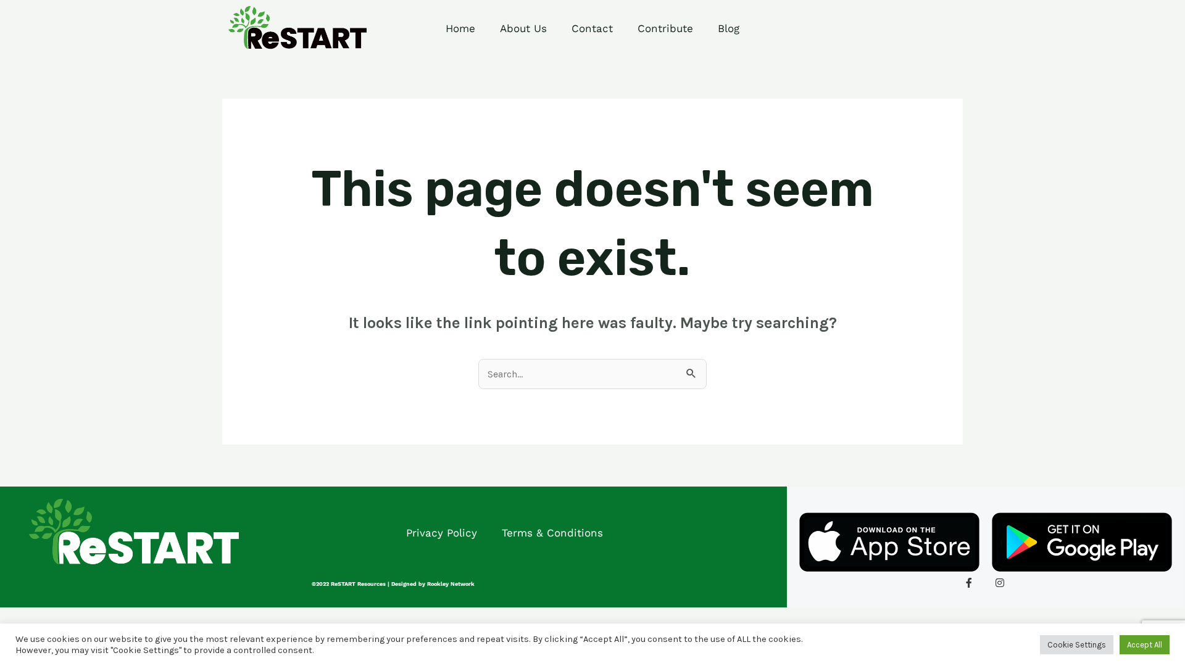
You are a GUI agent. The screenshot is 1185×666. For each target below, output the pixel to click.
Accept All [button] (1144, 644)
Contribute (665, 28)
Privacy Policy (441, 533)
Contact (592, 28)
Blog (728, 28)
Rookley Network (451, 584)
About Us (523, 28)
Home (460, 28)
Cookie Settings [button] (1076, 644)
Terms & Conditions (552, 533)
